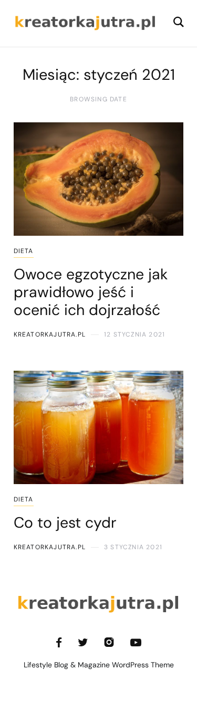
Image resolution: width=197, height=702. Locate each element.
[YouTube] (135, 642)
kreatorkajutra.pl (50, 334)
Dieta (24, 251)
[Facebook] (59, 642)
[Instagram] (109, 642)
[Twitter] (83, 642)
